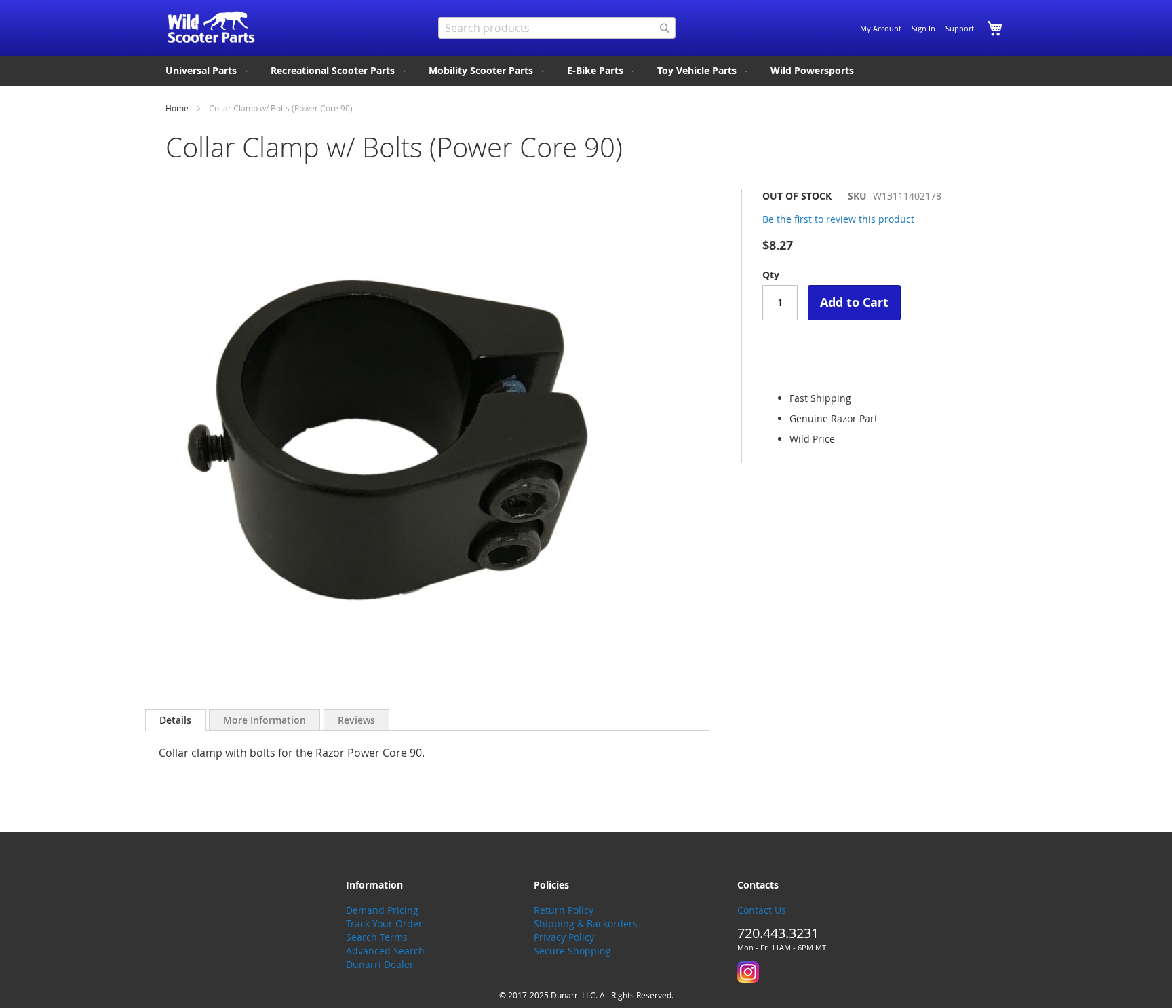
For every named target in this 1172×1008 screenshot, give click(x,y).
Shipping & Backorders (586, 923)
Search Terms (377, 937)
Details (175, 719)
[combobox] (557, 28)
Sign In (923, 28)
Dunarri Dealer (380, 964)
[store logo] (211, 27)
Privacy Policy (564, 937)
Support (959, 28)
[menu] (586, 71)
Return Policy (563, 909)
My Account (880, 28)
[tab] (175, 720)
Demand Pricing (382, 909)
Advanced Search (385, 950)
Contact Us (761, 909)
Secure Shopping (572, 950)
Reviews (356, 719)
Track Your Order (384, 923)
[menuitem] (207, 71)
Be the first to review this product (838, 218)
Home (177, 107)
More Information (264, 719)
